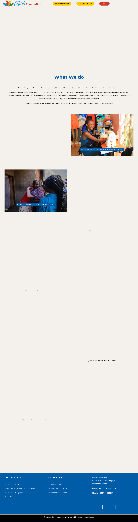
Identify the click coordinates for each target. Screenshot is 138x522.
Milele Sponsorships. (12, 484)
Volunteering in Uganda (14, 493)
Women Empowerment (57, 493)
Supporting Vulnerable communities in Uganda (23, 488)
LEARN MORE (36, 158)
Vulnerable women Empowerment (18, 497)
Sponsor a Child (54, 484)
